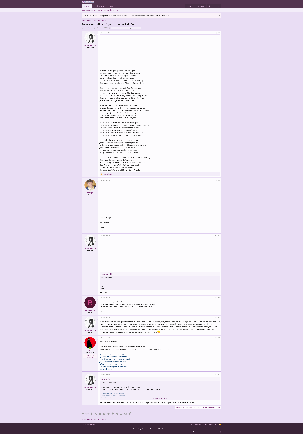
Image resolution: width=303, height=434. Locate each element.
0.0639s (205, 432)
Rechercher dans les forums (108, 10)
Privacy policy (208, 424)
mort (120, 28)
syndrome (137, 28)
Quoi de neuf (99, 6)
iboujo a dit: (105, 274)
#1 (219, 33)
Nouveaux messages (89, 10)
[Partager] (215, 33)
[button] (106, 6)
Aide (215, 424)
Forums (86, 6)
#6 (219, 338)
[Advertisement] (119, 52)
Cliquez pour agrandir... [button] (160, 398)
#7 (219, 374)
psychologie (128, 28)
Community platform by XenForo (151, 429)
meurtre (114, 28)
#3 (219, 236)
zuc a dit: (104, 379)
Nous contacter (195, 424)
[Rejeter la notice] (219, 15)
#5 (219, 318)
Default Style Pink (90, 424)
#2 (219, 180)
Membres (113, 6)
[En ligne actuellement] (90, 348)
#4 (219, 298)
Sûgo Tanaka (88, 28)
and (107, 174)
